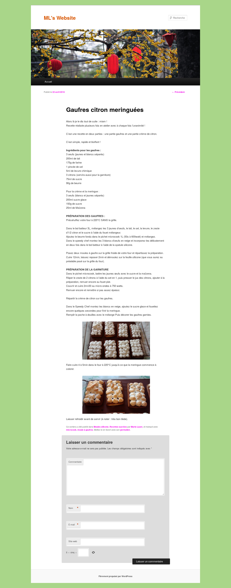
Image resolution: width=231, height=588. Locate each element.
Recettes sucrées (118, 426)
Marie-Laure (137, 426)
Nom (73, 508)
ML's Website (60, 17)
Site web (72, 541)
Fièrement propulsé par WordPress (115, 576)
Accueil (48, 81)
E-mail (73, 524)
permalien (125, 429)
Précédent (178, 91)
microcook (71, 429)
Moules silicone (101, 426)
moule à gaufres (85, 429)
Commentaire (75, 461)
